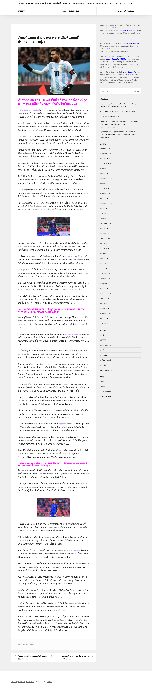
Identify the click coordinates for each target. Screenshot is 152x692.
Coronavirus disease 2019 (109, 116)
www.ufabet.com (73, 334)
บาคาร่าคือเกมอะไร (129, 72)
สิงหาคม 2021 (105, 279)
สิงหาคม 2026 (105, 149)
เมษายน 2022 (105, 238)
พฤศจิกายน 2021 (106, 263)
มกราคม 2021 (105, 313)
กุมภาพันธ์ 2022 (105, 248)
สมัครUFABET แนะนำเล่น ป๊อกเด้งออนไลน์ (40, 3)
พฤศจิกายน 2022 (106, 204)
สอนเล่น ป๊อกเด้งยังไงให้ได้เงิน (116, 59)
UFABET (103, 340)
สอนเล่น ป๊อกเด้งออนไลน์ (131, 43)
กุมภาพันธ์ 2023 (105, 188)
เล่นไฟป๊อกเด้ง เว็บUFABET (127, 30)
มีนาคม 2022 (104, 243)
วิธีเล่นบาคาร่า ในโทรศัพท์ (70, 11)
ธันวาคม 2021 (105, 259)
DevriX (49, 682)
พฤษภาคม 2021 (105, 293)
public (102, 335)
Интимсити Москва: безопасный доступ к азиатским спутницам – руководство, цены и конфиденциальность (120, 124)
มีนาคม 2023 (104, 184)
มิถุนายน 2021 (105, 288)
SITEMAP (21, 11)
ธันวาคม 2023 (105, 174)
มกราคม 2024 (105, 168)
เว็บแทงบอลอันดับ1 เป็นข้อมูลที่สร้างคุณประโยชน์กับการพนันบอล (35, 657)
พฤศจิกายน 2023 (106, 179)
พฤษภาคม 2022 (105, 234)
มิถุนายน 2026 (105, 159)
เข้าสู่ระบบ (103, 381)
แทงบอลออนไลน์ (23, 32)
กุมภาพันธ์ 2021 (105, 309)
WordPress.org (105, 396)
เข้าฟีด (102, 386)
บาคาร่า (103, 365)
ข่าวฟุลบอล (104, 355)
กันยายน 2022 (105, 213)
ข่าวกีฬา (103, 350)
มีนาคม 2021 (104, 303)
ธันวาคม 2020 (105, 318)
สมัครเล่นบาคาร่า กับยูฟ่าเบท (124, 11)
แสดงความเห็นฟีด (106, 391)
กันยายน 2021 (105, 273)
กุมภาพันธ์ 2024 (105, 163)
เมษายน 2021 (105, 298)
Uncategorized (105, 345)
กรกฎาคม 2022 (105, 223)
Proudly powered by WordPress (22, 682)
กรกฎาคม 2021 (105, 284)
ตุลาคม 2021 (104, 268)
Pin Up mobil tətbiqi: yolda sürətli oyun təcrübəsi (117, 111)
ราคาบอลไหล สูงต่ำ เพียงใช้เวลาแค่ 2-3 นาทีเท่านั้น (75, 657)
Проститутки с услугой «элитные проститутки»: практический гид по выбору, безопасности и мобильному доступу (118, 134)
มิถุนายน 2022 (105, 229)
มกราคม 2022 (105, 254)
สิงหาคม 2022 (105, 218)
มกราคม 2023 (105, 193)
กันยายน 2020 (105, 323)
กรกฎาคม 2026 (105, 154)
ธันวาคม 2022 (105, 198)
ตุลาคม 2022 (104, 209)
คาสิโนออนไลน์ (105, 360)
